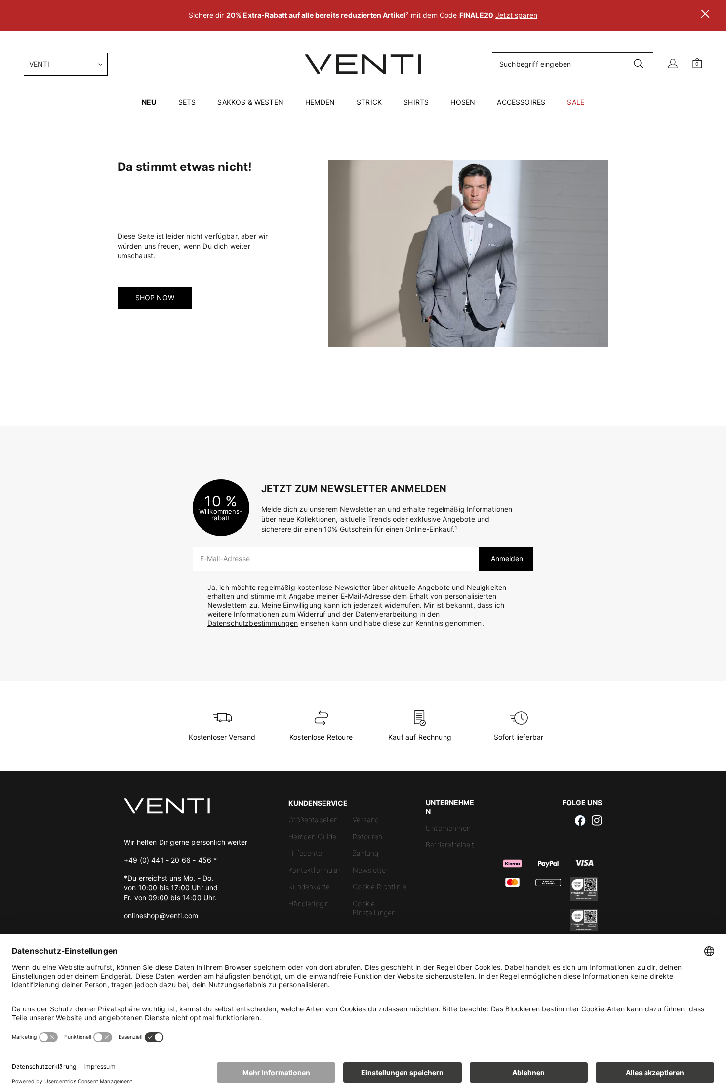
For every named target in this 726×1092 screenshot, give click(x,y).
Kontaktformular (314, 870)
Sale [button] (575, 102)
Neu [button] (149, 102)
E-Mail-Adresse (225, 558)
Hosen (462, 102)
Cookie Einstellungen (374, 908)
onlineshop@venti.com (161, 915)
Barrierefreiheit (450, 844)
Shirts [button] (416, 102)
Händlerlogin (308, 903)
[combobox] (66, 64)
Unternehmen (448, 828)
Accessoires (521, 102)
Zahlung (365, 853)
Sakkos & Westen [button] (250, 102)
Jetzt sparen (516, 15)
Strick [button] (369, 102)
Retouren (367, 836)
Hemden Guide (312, 836)
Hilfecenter (306, 853)
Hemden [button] (320, 102)
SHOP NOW (154, 298)
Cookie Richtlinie (379, 886)
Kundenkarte (309, 886)
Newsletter (371, 870)
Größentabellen (313, 819)
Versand (366, 819)
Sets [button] (187, 102)
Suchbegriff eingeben (535, 64)
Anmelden (506, 558)
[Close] (705, 15)
